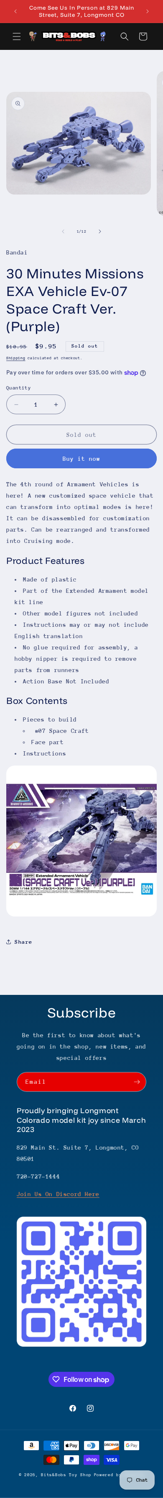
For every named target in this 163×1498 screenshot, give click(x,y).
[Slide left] (63, 231)
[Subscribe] (136, 1082)
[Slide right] (100, 231)
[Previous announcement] (15, 11)
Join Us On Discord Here (58, 1194)
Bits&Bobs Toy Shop (66, 1474)
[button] (17, 36)
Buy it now (81, 458)
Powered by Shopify (119, 1474)
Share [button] (24, 942)
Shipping (15, 358)
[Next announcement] (147, 11)
